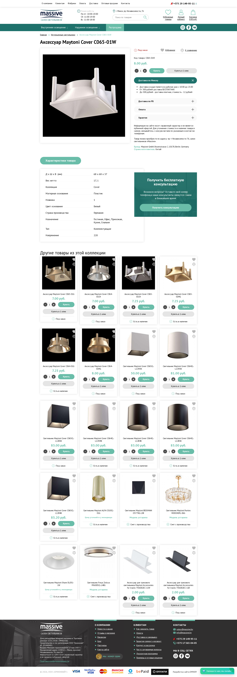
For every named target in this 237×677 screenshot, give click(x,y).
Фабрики (72, 3)
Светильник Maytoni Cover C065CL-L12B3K (58, 439)
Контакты (125, 3)
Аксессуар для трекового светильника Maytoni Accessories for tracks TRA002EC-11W (138, 585)
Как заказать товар (145, 629)
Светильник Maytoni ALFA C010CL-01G (98, 511)
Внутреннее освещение (53, 27)
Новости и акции (105, 629)
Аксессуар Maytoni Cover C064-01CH (99, 295)
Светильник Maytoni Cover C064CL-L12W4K (98, 439)
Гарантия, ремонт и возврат (148, 641)
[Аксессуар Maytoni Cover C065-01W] (84, 95)
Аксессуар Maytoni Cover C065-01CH (139, 295)
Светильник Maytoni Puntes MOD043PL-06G (178, 511)
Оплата (82, 3)
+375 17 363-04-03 (186, 643)
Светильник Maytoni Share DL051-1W (58, 583)
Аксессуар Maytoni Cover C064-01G (58, 366)
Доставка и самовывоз (146, 637)
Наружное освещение (86, 27)
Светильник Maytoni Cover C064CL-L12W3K (178, 367)
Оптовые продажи (109, 3)
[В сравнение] (74, 264)
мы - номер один (111, 656)
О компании (47, 3)
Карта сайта (103, 649)
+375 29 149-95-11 (184, 3)
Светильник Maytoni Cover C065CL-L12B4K (58, 511)
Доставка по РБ (146, 101)
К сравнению (191, 50)
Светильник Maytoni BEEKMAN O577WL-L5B (138, 511)
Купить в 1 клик (182, 70)
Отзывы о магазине (106, 633)
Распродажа (115, 27)
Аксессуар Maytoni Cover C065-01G (58, 294)
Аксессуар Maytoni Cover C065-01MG (178, 295)
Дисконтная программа (147, 654)
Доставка (93, 3)
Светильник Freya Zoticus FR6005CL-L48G (98, 583)
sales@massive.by (185, 629)
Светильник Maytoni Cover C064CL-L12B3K (178, 439)
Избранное (170, 50)
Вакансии (102, 637)
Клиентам (60, 3)
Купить (156, 70)
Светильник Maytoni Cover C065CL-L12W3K (138, 367)
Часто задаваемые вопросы (148, 649)
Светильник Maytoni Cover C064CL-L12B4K (138, 439)
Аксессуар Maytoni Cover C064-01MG (99, 367)
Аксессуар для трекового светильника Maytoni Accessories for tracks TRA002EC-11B (178, 585)
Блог (99, 641)
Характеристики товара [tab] (61, 160)
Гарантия (143, 117)
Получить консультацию (165, 207)
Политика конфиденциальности (54, 661)
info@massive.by (184, 632)
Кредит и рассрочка (145, 645)
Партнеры (102, 645)
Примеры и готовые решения (149, 658)
